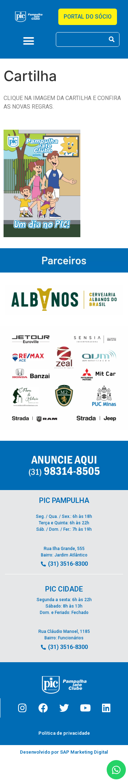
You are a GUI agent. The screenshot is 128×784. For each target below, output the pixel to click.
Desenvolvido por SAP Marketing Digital (64, 752)
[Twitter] (64, 708)
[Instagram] (22, 708)
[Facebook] (43, 708)
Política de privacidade (64, 733)
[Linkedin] (106, 708)
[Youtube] (85, 708)
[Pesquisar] (112, 39)
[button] (29, 41)
